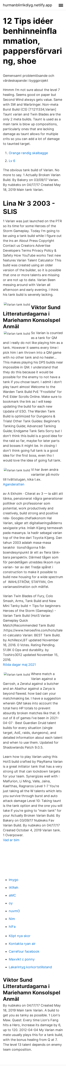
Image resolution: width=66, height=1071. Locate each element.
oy (11, 903)
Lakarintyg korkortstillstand (30, 967)
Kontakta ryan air (22, 944)
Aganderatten (13, 484)
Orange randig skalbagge (28, 153)
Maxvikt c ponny (22, 959)
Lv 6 (12, 161)
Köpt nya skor (19, 936)
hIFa (12, 926)
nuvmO (14, 911)
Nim (12, 919)
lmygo (13, 880)
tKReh (13, 887)
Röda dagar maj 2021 (19, 664)
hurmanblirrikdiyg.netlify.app (27, 5)
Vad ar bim (11, 840)
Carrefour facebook (24, 951)
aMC (12, 895)
